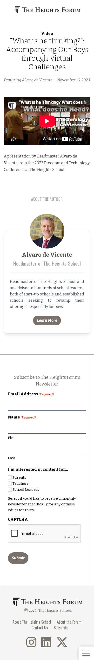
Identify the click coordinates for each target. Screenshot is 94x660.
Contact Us (40, 628)
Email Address (31, 394)
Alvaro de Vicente (37, 80)
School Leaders (26, 489)
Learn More (47, 320)
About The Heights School (32, 622)
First (12, 438)
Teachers (20, 483)
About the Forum (69, 622)
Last (11, 458)
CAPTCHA (18, 519)
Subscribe (61, 628)
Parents (19, 477)
